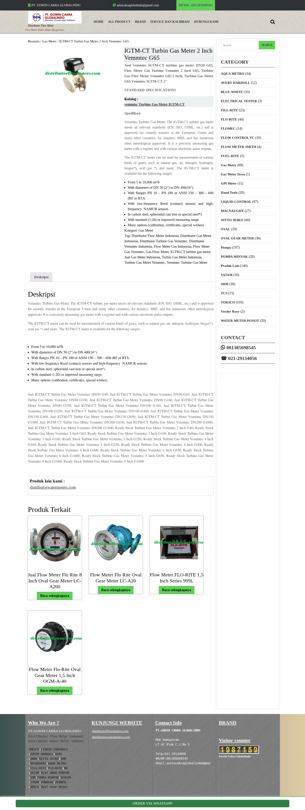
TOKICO (228, 302)
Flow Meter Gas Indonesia (172, 246)
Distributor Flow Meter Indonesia (155, 236)
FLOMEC (228, 128)
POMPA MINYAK (234, 256)
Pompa (226, 247)
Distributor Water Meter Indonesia (57, 741)
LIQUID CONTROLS (54, 749)
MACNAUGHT (232, 211)
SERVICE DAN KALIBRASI (170, 21)
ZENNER (60, 782)
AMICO (34, 787)
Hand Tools (229, 192)
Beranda (34, 41)
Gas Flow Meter (157, 252)
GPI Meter (229, 183)
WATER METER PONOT (240, 320)
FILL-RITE (229, 110)
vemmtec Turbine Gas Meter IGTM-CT (154, 104)
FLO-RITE (229, 119)
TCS (224, 293)
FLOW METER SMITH (238, 147)
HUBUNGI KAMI (206, 21)
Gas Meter (49, 41)
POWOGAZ (47, 782)
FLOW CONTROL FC (237, 137)
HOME (99, 21)
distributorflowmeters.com (110, 731)
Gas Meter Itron (233, 174)
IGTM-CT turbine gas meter (190, 252)
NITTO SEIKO (232, 220)
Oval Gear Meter (54, 787)
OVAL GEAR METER (237, 238)
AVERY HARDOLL (235, 83)
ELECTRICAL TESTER (239, 101)
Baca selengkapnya (54, 596)
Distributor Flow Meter (41, 25)
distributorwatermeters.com (111, 737)
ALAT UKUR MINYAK (55, 773)
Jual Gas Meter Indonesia (142, 257)
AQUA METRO (232, 73)
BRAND (140, 21)
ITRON (34, 782)
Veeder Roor (230, 311)
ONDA (33, 758)
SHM (224, 284)
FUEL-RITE (230, 156)
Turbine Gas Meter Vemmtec (144, 262)
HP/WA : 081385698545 (197, 6)
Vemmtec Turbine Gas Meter (187, 262)
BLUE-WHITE (232, 92)
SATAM (226, 275)
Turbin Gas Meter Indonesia (181, 257)
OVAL (225, 229)
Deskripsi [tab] (41, 277)
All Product (119, 21)
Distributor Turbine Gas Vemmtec (163, 241)
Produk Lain (230, 266)
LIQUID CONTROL (236, 202)
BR (66, 768)
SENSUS (66, 777)
